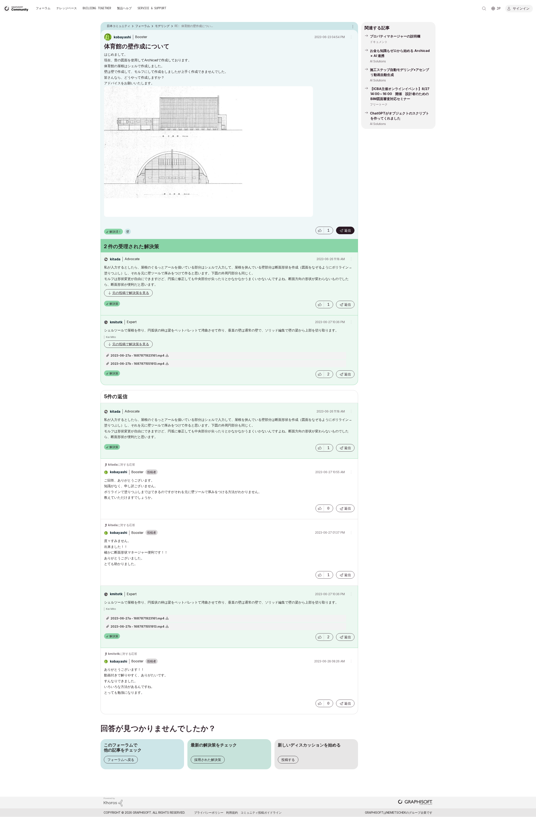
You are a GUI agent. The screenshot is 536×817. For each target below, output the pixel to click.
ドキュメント (379, 42)
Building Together (97, 8)
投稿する (288, 760)
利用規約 (232, 812)
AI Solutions (378, 61)
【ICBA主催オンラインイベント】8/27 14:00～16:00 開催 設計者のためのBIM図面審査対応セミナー (399, 94)
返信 (347, 230)
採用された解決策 (207, 760)
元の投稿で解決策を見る (130, 293)
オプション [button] (352, 26)
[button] (320, 230)
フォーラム (43, 8)
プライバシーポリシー (208, 812)
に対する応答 (121, 464)
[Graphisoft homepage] (415, 802)
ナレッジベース (66, 8)
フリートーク (379, 104)
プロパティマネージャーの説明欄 (395, 36)
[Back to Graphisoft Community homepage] (17, 8)
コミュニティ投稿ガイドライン (261, 812)
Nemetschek (396, 812)
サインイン (521, 8)
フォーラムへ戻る (120, 760)
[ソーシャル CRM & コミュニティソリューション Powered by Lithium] (113, 801)
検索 (484, 8)
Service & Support (152, 8)
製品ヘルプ (124, 8)
